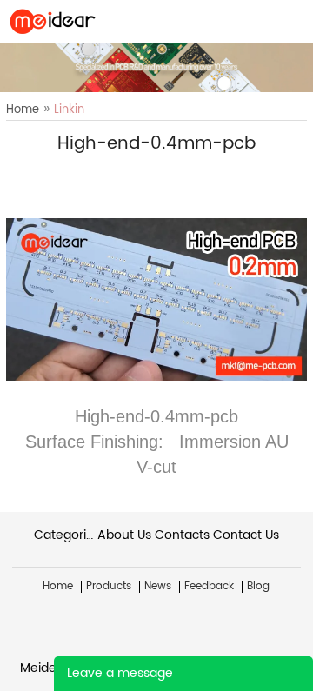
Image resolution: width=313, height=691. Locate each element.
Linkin (69, 110)
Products (108, 587)
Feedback (209, 587)
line (93, 175)
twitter (122, 175)
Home (22, 110)
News (157, 587)
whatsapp (152, 175)
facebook (63, 175)
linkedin (241, 175)
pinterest (181, 175)
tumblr (211, 175)
